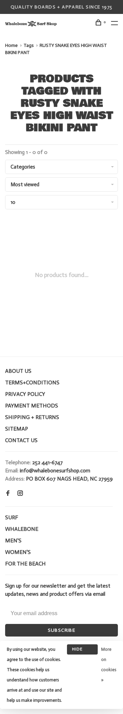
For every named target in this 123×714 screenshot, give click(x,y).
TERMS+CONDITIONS (32, 382)
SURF (11, 517)
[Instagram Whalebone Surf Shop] (20, 493)
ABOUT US (18, 371)
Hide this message (82, 651)
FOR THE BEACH (25, 563)
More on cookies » (108, 664)
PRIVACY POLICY (25, 394)
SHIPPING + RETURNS (32, 417)
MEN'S (13, 540)
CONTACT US (21, 440)
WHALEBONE (21, 529)
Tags (29, 45)
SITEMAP (16, 428)
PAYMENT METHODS (31, 405)
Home (11, 45)
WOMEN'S (18, 552)
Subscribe (62, 630)
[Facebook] (8, 493)
